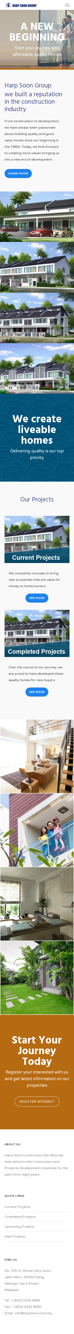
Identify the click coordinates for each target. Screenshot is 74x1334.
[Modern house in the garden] (37, 977)
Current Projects (17, 1207)
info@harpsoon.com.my (33, 1313)
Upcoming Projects (20, 1227)
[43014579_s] (37, 756)
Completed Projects (20, 1217)
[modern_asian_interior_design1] (37, 904)
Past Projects (15, 1236)
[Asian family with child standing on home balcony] (37, 830)
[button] (67, 5)
